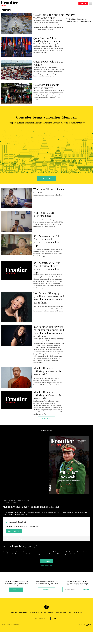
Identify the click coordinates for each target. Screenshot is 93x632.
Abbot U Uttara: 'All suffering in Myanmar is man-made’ (47, 395)
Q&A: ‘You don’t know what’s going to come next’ (48, 39)
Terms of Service (60, 612)
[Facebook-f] (50, 618)
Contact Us (78, 612)
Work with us (48, 612)
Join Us (16, 590)
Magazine (14, 612)
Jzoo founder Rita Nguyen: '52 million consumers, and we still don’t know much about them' (48, 331)
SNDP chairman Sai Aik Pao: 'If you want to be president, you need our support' (47, 267)
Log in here (23, 539)
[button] (87, 624)
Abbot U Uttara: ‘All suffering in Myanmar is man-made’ (47, 371)
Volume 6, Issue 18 (8, 500)
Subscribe (46, 590)
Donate (83, 4)
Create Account (14, 531)
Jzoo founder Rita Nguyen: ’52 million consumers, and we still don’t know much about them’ (48, 298)
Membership (23, 612)
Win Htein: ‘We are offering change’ (43, 214)
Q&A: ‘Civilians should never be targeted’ (46, 86)
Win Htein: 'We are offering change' (48, 191)
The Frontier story (35, 612)
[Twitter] (55, 618)
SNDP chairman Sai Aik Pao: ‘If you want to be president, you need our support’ (47, 240)
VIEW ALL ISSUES (46, 566)
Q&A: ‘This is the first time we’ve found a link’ (48, 16)
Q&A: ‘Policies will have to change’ (48, 63)
